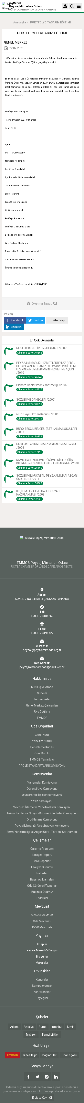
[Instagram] (46, 1076)
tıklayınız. (41, 284)
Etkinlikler (42, 898)
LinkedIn (16, 326)
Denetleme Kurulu (42, 747)
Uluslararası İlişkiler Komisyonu (42, 794)
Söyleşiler (42, 998)
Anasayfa (19, 22)
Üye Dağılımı (42, 711)
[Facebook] (28, 1076)
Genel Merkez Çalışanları (42, 705)
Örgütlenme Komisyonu (42, 819)
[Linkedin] (56, 1076)
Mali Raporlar (42, 861)
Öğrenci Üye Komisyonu (42, 788)
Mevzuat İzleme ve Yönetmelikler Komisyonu (42, 807)
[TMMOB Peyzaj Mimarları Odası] (42, 545)
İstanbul (57, 1026)
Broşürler (42, 956)
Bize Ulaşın (30, 1055)
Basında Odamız (42, 891)
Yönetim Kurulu (42, 741)
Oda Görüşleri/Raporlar (42, 885)
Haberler (42, 873)
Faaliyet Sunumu (42, 867)
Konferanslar (42, 992)
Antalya (29, 1026)
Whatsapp (59, 320)
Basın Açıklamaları (42, 879)
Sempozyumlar (42, 985)
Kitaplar (42, 944)
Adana (14, 1026)
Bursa (42, 1026)
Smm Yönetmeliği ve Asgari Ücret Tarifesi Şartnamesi (42, 831)
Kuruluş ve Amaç (42, 687)
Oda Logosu (69, 1055)
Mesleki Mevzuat (42, 915)
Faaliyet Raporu (42, 854)
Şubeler (42, 693)
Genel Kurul (42, 734)
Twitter (38, 320)
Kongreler (42, 979)
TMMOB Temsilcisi (42, 759)
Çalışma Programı (42, 848)
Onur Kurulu (42, 753)
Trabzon (30, 1034)
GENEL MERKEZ (15, 42)
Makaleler (42, 962)
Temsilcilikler (42, 699)
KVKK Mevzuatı (42, 927)
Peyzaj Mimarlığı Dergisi (42, 950)
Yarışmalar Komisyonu (42, 782)
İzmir (70, 1026)
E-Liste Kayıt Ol (42, 1097)
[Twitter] (37, 1076)
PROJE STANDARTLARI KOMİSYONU (42, 765)
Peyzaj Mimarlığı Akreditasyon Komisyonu (42, 825)
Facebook (17, 320)
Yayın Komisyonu (42, 801)
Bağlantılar (49, 1055)
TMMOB (42, 717)
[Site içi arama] (72, 6)
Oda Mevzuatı (42, 921)
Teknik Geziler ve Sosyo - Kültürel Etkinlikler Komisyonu (42, 813)
